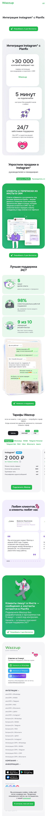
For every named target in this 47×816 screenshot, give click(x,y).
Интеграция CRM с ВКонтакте (15, 757)
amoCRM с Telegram (12, 701)
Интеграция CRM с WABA (14, 746)
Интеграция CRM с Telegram (15, 750)
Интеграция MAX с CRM (13, 753)
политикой (27, 798)
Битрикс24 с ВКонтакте (13, 732)
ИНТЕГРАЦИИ (11, 690)
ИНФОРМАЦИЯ (12, 764)
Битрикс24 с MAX (11, 729)
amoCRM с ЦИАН (11, 712)
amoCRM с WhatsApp (12, 694)
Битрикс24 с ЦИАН (12, 736)
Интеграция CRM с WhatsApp (15, 743)
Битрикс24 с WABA (12, 722)
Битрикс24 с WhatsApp (13, 718)
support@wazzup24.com (16, 682)
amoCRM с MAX (10, 705)
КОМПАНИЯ (10, 761)
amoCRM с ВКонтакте (12, 708)
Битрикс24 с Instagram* (13, 739)
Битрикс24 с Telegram (12, 725)
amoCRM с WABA (11, 698)
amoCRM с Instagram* (12, 715)
